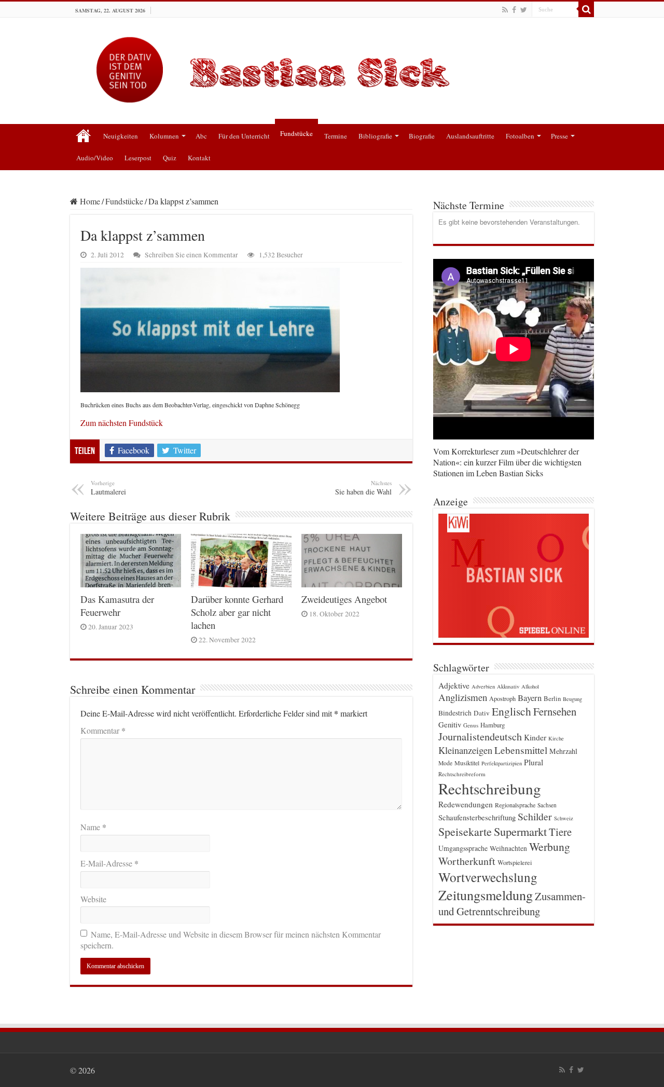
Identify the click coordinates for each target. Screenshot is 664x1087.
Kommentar (103, 730)
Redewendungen (465, 804)
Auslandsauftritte (470, 136)
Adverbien (483, 686)
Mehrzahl (563, 751)
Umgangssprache (463, 848)
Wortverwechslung (487, 877)
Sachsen (547, 805)
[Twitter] (523, 10)
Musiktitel (466, 763)
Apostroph (502, 698)
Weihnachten (508, 848)
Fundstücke (296, 133)
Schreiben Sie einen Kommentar (191, 254)
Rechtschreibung (489, 788)
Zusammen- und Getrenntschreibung (512, 903)
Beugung (572, 699)
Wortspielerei (514, 862)
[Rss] (505, 10)
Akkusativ (508, 686)
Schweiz (563, 818)
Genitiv (449, 724)
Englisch (511, 711)
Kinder (535, 737)
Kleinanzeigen (465, 750)
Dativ (482, 713)
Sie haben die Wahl (363, 488)
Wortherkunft (466, 861)
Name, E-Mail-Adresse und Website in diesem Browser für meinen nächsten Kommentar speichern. (230, 940)
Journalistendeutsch (480, 737)
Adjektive (453, 685)
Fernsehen (554, 711)
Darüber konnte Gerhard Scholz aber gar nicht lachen (237, 612)
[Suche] (586, 9)
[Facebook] (514, 10)
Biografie (422, 136)
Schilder (535, 816)
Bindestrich (455, 713)
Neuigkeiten (120, 136)
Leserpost (138, 157)
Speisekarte (465, 831)
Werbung (549, 846)
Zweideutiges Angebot (344, 599)
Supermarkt (520, 831)
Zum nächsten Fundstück (121, 422)
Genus (470, 725)
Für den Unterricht (244, 136)
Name (93, 827)
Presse (559, 136)
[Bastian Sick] (332, 67)
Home (89, 201)
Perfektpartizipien (501, 763)
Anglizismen (462, 697)
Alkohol (530, 686)
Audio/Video (94, 157)
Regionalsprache (515, 805)
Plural (533, 762)
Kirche (556, 738)
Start (83, 135)
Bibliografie (375, 136)
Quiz (169, 157)
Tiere (560, 831)
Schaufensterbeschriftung (477, 817)
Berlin (552, 698)
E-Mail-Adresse (109, 863)
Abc (201, 136)
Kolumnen (164, 136)
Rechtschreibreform (462, 774)
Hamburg (492, 725)
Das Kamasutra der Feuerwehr (117, 605)
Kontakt (199, 157)
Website (93, 898)
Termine (335, 136)
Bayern (530, 698)
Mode (445, 763)
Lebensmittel (520, 750)
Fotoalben (520, 136)
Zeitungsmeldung (485, 895)
